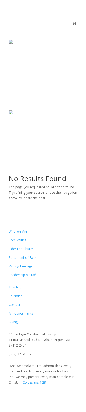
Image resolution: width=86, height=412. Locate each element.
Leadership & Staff (22, 275)
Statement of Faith (23, 257)
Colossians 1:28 (34, 382)
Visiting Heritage (21, 266)
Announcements (21, 313)
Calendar (15, 296)
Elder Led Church (21, 249)
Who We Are (18, 231)
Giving (13, 322)
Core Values (17, 240)
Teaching (15, 287)
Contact (14, 304)
